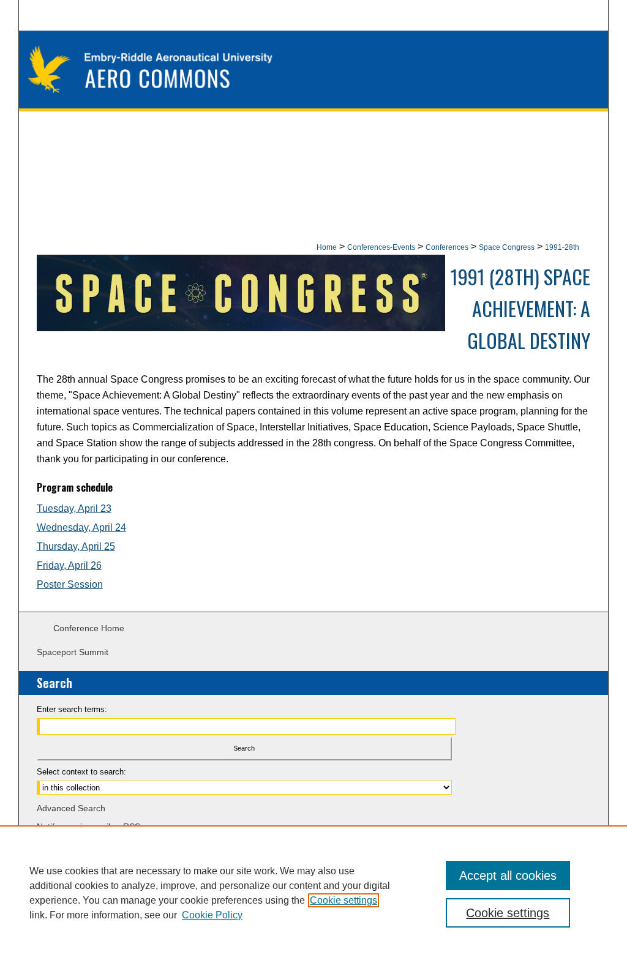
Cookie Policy (212, 915)
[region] (313, 892)
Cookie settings (343, 900)
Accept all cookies (508, 875)
